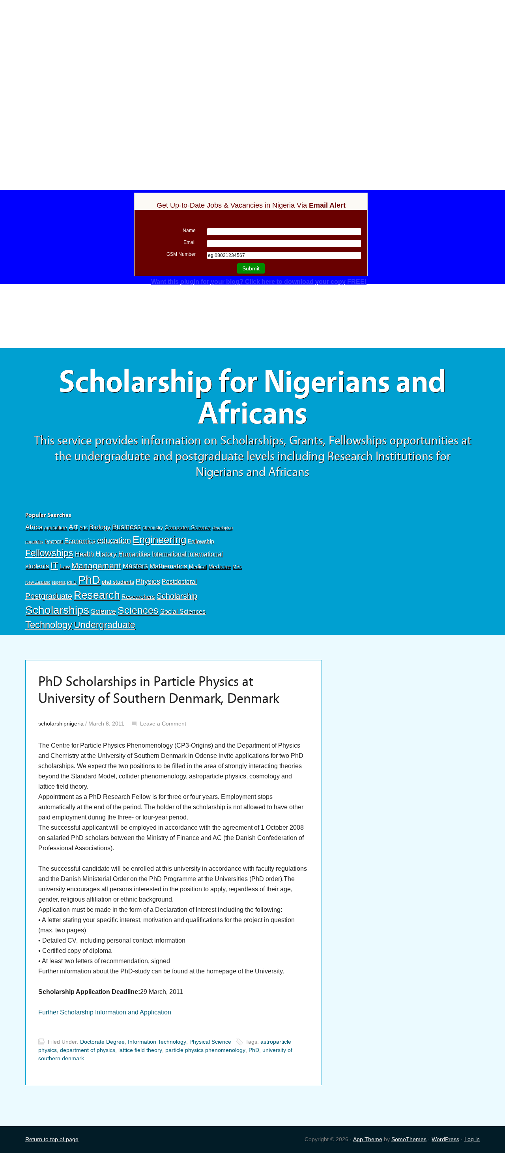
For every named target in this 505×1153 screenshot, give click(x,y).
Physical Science (210, 1042)
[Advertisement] (252, 58)
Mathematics (168, 566)
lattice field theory (140, 1050)
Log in (472, 1139)
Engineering (159, 540)
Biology (99, 527)
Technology (48, 624)
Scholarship (177, 596)
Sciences (138, 610)
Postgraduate (48, 596)
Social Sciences (183, 611)
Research (97, 595)
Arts (83, 528)
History (106, 554)
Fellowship (201, 541)
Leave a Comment (163, 723)
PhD (89, 579)
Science (103, 611)
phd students (118, 582)
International (169, 553)
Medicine (219, 566)
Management (96, 565)
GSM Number (181, 254)
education (114, 540)
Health (84, 554)
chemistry (152, 527)
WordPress (445, 1139)
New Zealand (37, 582)
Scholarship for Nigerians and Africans (252, 397)
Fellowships (49, 553)
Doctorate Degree (102, 1042)
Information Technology (157, 1042)
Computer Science (188, 527)
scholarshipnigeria (61, 723)
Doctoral (54, 541)
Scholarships (57, 610)
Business (126, 527)
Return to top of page (52, 1139)
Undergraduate (104, 625)
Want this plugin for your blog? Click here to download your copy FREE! (259, 281)
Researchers (138, 597)
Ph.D (72, 582)
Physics (148, 581)
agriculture (55, 527)
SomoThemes (408, 1139)
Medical (198, 567)
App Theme (367, 1139)
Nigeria (58, 582)
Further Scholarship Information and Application (104, 1012)
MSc (237, 567)
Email (189, 242)
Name (189, 230)
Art (73, 527)
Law (65, 566)
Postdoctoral (179, 581)
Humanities (134, 554)
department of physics (87, 1050)
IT (54, 565)
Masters (135, 566)
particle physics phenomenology (205, 1050)
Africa (34, 527)
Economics (79, 540)
